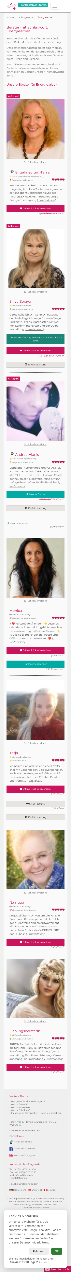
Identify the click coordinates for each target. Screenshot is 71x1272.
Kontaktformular (19, 1178)
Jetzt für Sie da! (36, 494)
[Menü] (54, 6)
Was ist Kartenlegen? (22, 1107)
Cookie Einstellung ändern (24, 1184)
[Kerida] (12, 4)
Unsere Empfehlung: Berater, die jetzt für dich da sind (35, 339)
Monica (15, 611)
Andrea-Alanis (26, 455)
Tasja (13, 753)
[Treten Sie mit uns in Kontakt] (57, 1268)
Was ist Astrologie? (21, 1110)
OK (57, 1251)
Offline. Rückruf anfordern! (36, 208)
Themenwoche (54, 71)
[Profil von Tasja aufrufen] (35, 710)
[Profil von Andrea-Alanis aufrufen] (35, 411)
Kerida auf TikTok (23, 1141)
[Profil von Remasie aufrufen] (35, 859)
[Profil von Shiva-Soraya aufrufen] (35, 258)
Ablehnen (39, 1251)
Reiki (17, 42)
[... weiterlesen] (46, 200)
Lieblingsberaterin (24, 1031)
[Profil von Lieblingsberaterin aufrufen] (35, 988)
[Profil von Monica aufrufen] (35, 568)
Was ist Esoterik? (19, 1104)
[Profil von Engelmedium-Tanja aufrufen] (35, 129)
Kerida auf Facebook (24, 1148)
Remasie (16, 902)
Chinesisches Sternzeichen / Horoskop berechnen (36, 1113)
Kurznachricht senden (35, 664)
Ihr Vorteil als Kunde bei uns (25, 1130)
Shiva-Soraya (20, 301)
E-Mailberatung (36, 364)
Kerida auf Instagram (25, 1155)
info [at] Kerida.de (24, 1175)
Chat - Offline (37, 803)
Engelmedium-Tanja (32, 172)
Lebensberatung (50, 42)
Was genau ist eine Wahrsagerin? (28, 1101)
